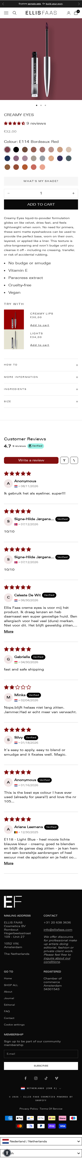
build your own (54, 4)
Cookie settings (14, 1024)
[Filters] (64, 460)
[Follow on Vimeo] (57, 1078)
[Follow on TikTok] (46, 1078)
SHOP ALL (11, 985)
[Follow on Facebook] (25, 1078)
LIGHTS (36, 333)
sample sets (34, 4)
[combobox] (41, 1141)
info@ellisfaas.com (58, 929)
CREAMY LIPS (41, 313)
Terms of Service (51, 1108)
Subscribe (41, 1066)
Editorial (9, 1004)
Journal (9, 998)
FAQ (7, 1011)
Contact (9, 1018)
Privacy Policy (29, 1108)
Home (8, 978)
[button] (15, 123)
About (8, 991)
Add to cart (41, 204)
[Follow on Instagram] (36, 1078)
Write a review (31, 460)
